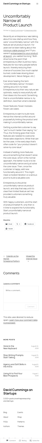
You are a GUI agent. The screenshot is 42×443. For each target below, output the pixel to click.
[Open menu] (37, 3)
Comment (30, 307)
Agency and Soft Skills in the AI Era (14, 365)
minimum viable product (14, 50)
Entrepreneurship (30, 30)
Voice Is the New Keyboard (10, 347)
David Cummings (17, 30)
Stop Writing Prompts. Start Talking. (13, 356)
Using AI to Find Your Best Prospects (12, 374)
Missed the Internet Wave (31, 257)
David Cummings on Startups (16, 3)
